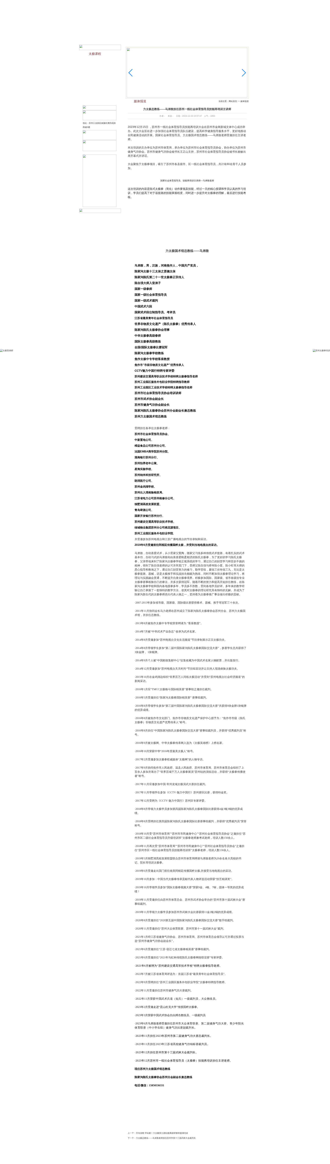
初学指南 (163, 32)
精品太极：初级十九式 (98, 74)
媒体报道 (195, 32)
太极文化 (148, 32)
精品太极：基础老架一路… (100, 81)
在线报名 (210, 3)
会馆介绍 (117, 32)
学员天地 (210, 32)
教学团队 (132, 32)
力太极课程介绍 (95, 61)
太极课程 (179, 32)
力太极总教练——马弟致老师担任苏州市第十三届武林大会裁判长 (166, 1138)
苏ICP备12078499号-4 (191, 1159)
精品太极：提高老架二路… (100, 101)
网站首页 (101, 32)
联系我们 (220, 3)
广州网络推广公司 (221, 1159)
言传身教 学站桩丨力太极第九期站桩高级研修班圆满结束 (162, 1133)
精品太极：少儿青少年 (98, 67)
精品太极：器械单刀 (97, 94)
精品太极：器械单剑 (97, 87)
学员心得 (180, 1155)
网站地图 (229, 3)
